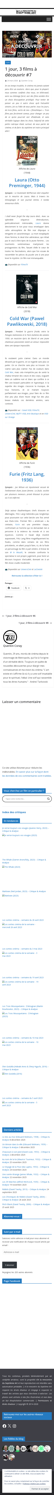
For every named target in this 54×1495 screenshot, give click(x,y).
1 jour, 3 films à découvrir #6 (20, 615)
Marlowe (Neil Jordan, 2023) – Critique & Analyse (24, 891)
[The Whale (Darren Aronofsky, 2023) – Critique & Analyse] (20, 875)
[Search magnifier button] (48, 799)
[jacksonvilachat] (29, 1448)
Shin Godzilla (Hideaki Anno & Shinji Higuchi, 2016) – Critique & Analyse (25, 1068)
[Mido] (17, 1448)
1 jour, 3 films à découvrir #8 (33, 622)
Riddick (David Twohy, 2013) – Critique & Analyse (24, 1189)
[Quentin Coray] (23, 1448)
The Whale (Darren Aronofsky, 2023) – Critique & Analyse (24, 861)
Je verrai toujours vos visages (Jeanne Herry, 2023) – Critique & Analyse (25, 829)
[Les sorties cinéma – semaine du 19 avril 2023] (20, 990)
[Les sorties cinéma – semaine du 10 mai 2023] (20, 1051)
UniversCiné (10, 413)
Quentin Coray (27, 80)
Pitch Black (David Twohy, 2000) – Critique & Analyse (26, 1204)
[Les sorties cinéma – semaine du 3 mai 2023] (20, 962)
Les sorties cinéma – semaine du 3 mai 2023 (22, 948)
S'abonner (9, 1265)
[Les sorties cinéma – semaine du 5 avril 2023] (20, 1111)
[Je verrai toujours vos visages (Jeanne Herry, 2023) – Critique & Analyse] (20, 844)
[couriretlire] (11, 1457)
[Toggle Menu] (49, 19)
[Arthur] (35, 1448)
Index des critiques (14, 812)
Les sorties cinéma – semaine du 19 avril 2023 (23, 977)
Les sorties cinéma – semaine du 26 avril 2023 (23, 920)
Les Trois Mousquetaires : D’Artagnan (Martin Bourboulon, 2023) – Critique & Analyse (22, 1007)
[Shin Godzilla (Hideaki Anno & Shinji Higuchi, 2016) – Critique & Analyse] (20, 1082)
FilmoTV (24, 264)
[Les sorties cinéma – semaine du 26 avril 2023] (20, 933)
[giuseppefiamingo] (5, 1448)
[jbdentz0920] (41, 1448)
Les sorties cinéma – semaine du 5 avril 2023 (22, 1098)
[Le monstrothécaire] (47, 1448)
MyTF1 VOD (21, 413)
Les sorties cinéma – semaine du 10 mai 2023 (22, 1037)
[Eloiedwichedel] (5, 1457)
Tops (8, 63)
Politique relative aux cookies (34, 1484)
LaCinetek (38, 569)
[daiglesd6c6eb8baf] (11, 1448)
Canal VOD (26, 410)
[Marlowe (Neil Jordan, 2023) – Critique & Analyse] (20, 904)
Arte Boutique (33, 413)
